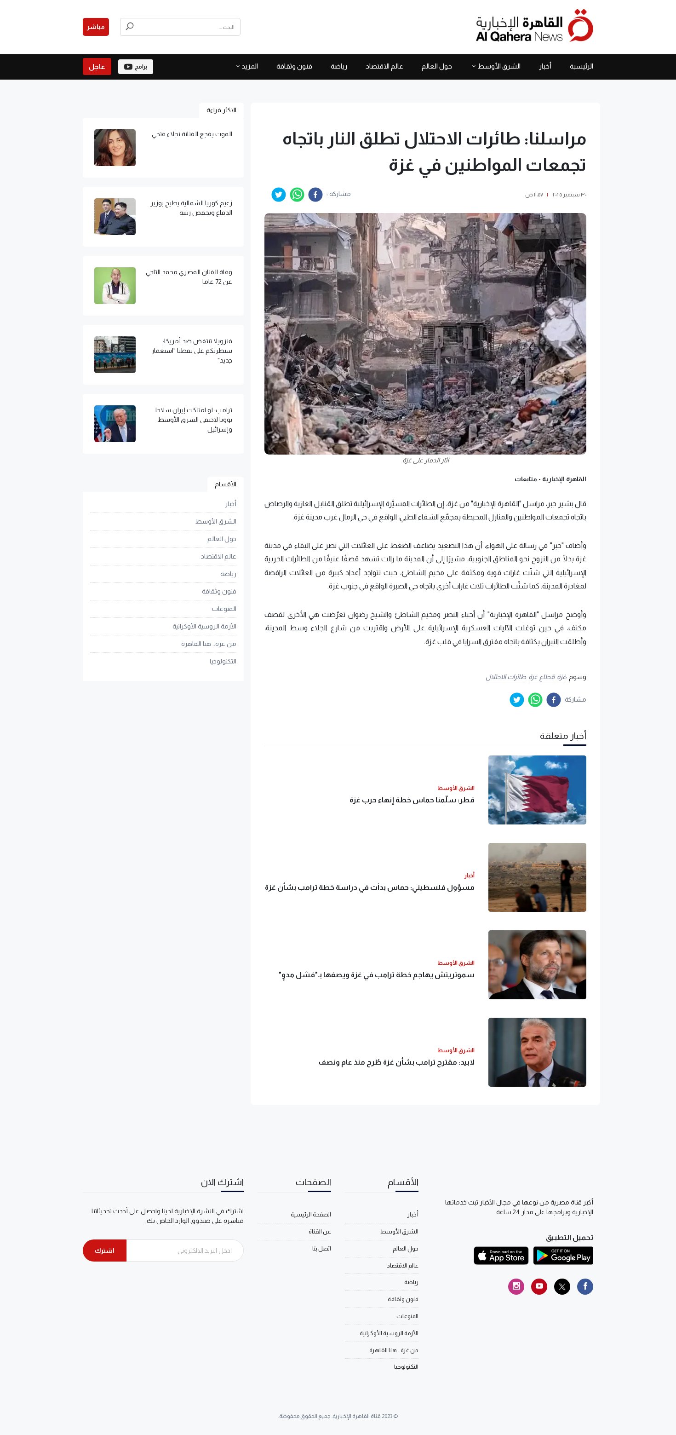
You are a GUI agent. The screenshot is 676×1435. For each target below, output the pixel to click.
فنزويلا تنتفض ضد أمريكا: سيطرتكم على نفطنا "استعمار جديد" (191, 350)
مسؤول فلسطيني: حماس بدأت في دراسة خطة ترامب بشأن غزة (370, 887)
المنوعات (224, 608)
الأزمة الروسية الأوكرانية (204, 626)
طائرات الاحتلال (506, 676)
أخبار (545, 66)
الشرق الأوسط (499, 66)
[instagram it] (516, 1287)
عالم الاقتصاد (384, 66)
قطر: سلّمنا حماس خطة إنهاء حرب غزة (412, 800)
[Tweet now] (562, 1287)
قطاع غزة (541, 676)
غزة (561, 676)
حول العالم (437, 66)
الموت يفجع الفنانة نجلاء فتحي (192, 134)
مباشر (96, 26)
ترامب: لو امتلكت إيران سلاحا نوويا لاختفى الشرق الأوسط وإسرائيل (193, 419)
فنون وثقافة (294, 66)
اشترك (105, 1250)
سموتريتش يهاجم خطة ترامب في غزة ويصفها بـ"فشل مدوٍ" (377, 975)
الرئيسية (581, 66)
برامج (141, 66)
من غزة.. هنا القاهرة (208, 643)
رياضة (339, 66)
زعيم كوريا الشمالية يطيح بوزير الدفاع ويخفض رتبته (191, 207)
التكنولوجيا (223, 661)
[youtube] (539, 1287)
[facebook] (315, 194)
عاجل (97, 66)
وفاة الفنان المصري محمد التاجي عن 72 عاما (189, 276)
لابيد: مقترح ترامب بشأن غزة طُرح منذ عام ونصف (397, 1062)
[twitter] (278, 194)
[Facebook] (585, 1287)
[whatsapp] (297, 194)
